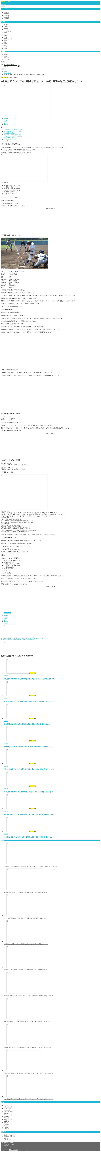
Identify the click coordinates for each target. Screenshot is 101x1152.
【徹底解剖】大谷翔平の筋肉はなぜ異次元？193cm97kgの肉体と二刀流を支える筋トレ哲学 (30, 866)
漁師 (5, 42)
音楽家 (5, 48)
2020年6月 (6, 17)
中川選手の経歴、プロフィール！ (13, 131)
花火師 (5, 46)
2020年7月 (6, 15)
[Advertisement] (50, 219)
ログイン (6, 54)
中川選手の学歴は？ (9, 133)
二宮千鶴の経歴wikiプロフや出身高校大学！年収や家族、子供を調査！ (25, 969)
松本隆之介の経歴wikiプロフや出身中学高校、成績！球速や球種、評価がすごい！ (28, 995)
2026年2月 (6, 12)
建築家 (5, 37)
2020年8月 (6, 14)
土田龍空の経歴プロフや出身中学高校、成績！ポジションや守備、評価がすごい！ (28, 1073)
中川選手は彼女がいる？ (10, 139)
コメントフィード (8, 57)
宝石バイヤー (7, 34)
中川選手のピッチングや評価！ (12, 134)
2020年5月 (6, 18)
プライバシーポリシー (9, 1136)
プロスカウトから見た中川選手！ (13, 136)
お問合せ (6, 1138)
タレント (6, 29)
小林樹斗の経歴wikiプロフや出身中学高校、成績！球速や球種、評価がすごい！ (27, 1021)
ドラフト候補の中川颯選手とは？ (13, 130)
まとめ (6, 140)
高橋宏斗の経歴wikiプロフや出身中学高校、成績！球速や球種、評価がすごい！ (27, 1047)
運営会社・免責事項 (9, 1135)
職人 (5, 45)
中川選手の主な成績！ (10, 137)
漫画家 (5, 43)
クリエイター (7, 26)
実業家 (5, 35)
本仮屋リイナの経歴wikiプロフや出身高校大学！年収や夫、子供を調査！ (26, 944)
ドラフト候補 (7, 31)
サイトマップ (7, 1139)
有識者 (5, 40)
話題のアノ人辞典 (5, 2)
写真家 (5, 32)
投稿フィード (7, 56)
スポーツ (6, 28)
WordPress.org (7, 59)
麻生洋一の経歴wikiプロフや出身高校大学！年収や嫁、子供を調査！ (25, 918)
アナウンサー (7, 24)
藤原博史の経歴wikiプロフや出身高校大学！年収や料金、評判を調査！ (25, 892)
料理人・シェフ (8, 39)
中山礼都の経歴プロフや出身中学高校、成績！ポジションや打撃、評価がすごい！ (28, 1099)
